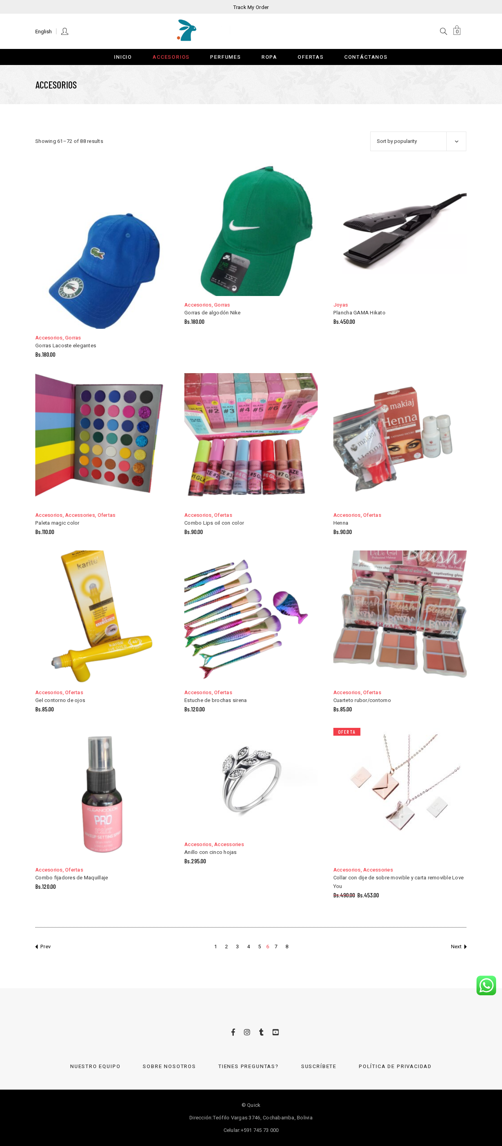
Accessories (80, 515)
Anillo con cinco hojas (210, 852)
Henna (340, 523)
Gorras (73, 337)
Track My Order (251, 7)
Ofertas (107, 515)
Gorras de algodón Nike (212, 312)
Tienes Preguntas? (248, 1066)
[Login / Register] (65, 30)
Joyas (340, 305)
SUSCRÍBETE (318, 1066)
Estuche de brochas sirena (215, 700)
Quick (253, 1105)
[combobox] (418, 141)
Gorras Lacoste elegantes (65, 345)
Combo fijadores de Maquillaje (71, 877)
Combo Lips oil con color (214, 523)
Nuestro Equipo (95, 1066)
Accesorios (49, 337)
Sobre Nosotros (169, 1066)
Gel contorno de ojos (60, 700)
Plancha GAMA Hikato (359, 312)
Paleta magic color (57, 523)
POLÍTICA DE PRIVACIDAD (395, 1066)
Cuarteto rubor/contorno (362, 700)
